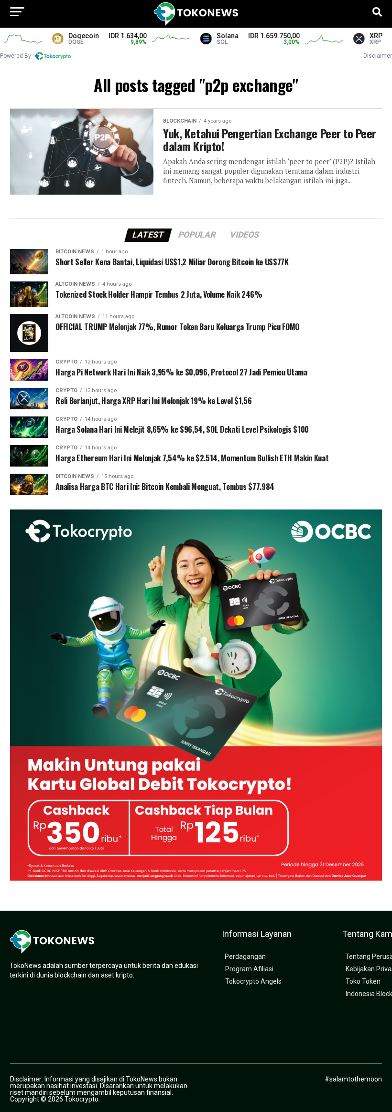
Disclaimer (377, 56)
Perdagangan (245, 956)
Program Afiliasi (249, 969)
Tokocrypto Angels (253, 981)
